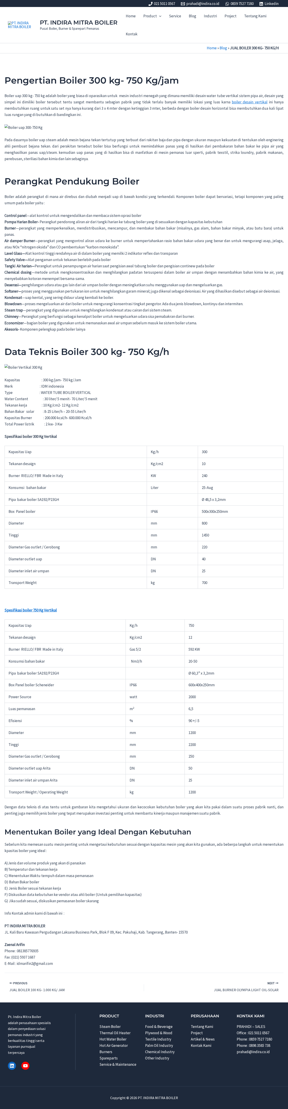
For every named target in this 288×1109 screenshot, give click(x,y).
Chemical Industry (160, 1051)
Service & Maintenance (117, 1064)
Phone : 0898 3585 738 (253, 1045)
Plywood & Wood (158, 1032)
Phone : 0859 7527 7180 (254, 1039)
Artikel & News (203, 1039)
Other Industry (157, 1058)
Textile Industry (158, 1039)
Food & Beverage (159, 1026)
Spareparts (108, 1058)
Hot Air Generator (113, 1045)
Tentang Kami (202, 1026)
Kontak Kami (201, 1045)
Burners (105, 1051)
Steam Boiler (110, 1026)
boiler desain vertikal (249, 102)
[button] (159, 16)
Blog (223, 47)
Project (197, 1032)
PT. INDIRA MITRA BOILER (78, 22)
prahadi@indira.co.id (253, 1051)
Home (212, 47)
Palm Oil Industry (159, 1045)
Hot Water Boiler (112, 1039)
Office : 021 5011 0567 (253, 1032)
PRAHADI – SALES (251, 1026)
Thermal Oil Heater (114, 1032)
